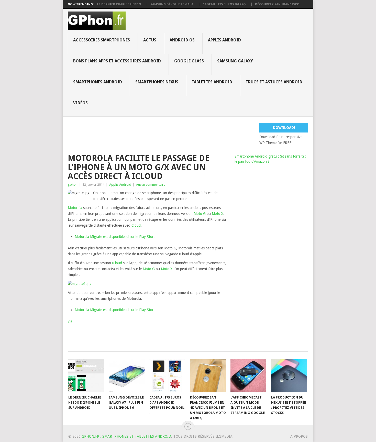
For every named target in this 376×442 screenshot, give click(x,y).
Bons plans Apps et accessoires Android (117, 61)
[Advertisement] (192, 134)
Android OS (182, 40)
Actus (149, 40)
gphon (73, 184)
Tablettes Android (212, 82)
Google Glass (189, 61)
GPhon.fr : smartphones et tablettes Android (126, 436)
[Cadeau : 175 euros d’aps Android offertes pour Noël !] (167, 375)
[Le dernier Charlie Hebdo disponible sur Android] (86, 375)
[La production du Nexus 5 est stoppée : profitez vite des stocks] (289, 375)
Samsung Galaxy (235, 61)
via (70, 321)
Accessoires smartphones (101, 40)
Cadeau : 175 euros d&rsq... (225, 4)
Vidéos (80, 103)
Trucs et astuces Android (274, 82)
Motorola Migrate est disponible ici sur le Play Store (115, 237)
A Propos (299, 436)
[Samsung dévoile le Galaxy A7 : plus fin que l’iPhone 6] (127, 375)
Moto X (217, 214)
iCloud (136, 225)
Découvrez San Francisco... (278, 4)
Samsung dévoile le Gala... (173, 4)
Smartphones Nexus (156, 82)
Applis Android (224, 40)
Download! (284, 128)
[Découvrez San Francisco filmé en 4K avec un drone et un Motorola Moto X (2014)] (208, 375)
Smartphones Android (97, 82)
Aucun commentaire (150, 184)
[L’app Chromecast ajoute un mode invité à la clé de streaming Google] (248, 375)
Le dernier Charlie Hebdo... (120, 4)
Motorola (75, 208)
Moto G (200, 214)
